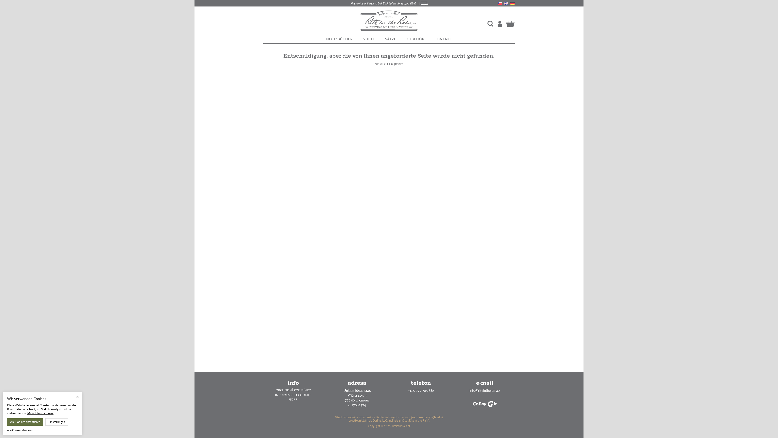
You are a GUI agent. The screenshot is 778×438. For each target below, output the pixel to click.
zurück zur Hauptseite (389, 63)
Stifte (369, 39)
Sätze (390, 39)
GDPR (293, 399)
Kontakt (443, 39)
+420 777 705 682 (421, 390)
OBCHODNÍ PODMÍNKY (293, 390)
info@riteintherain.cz (484, 390)
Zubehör (415, 39)
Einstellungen (57, 422)
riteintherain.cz (401, 426)
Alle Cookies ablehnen (19, 430)
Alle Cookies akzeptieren (25, 422)
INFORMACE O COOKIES (293, 395)
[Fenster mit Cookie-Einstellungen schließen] (77, 397)
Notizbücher (339, 39)
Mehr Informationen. (40, 413)
